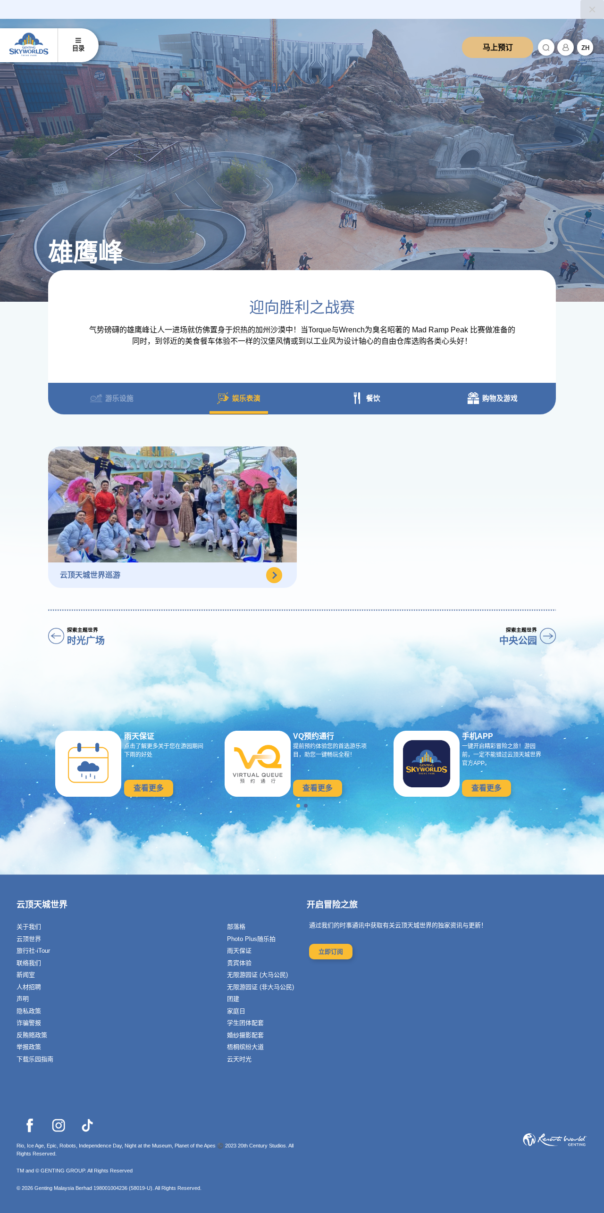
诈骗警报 (29, 1022)
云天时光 (239, 1059)
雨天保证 (239, 950)
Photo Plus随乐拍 (251, 938)
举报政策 (29, 1046)
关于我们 (29, 926)
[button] (298, 806)
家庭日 (236, 1011)
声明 (23, 998)
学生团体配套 (245, 1022)
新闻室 (26, 974)
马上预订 (498, 47)
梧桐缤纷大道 (245, 1046)
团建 (233, 998)
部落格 (236, 926)
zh (585, 47)
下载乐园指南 (35, 1059)
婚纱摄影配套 (245, 1035)
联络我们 (29, 962)
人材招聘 (29, 986)
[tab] (239, 398)
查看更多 (149, 788)
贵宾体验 (239, 962)
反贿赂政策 (32, 1035)
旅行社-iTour (33, 950)
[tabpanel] (301, 516)
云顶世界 (29, 938)
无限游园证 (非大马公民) (260, 986)
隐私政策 (29, 1011)
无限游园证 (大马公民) (257, 974)
